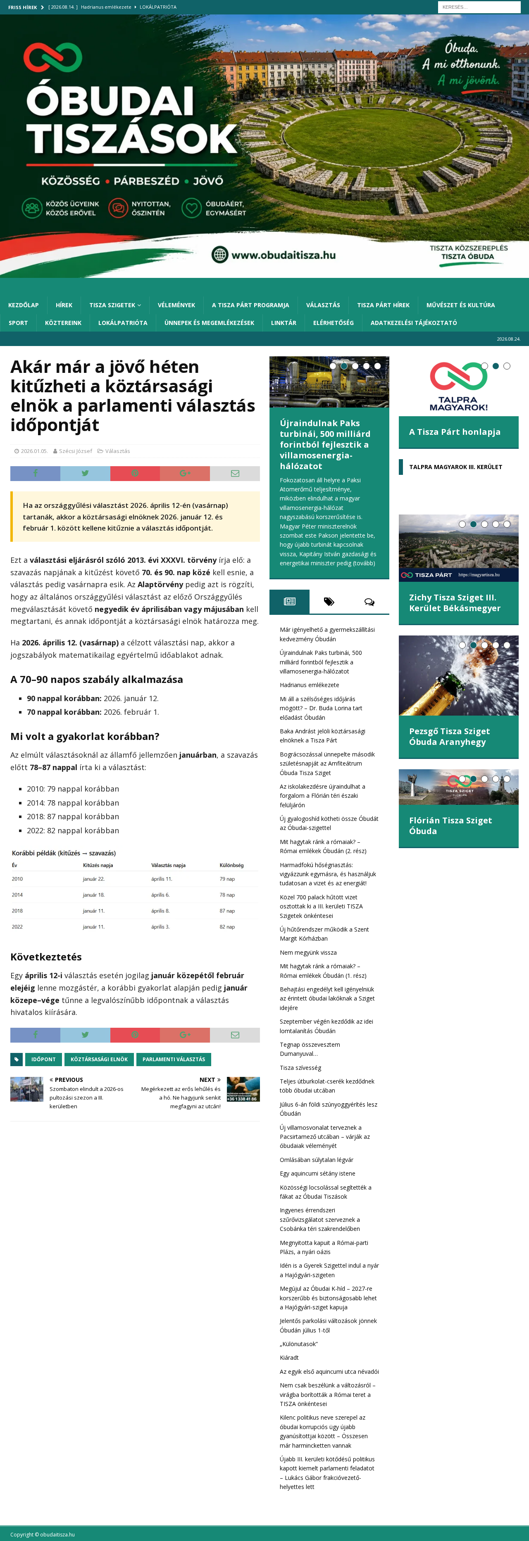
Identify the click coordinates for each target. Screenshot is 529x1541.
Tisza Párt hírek (383, 305)
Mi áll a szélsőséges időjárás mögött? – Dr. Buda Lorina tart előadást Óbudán (321, 708)
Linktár (283, 323)
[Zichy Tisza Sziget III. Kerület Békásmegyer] (459, 548)
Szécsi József (75, 451)
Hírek (64, 305)
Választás (323, 305)
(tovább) (364, 563)
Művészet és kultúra (461, 305)
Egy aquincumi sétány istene (317, 1173)
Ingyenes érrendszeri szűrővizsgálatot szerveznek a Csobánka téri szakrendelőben (320, 1219)
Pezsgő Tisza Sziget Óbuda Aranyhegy (449, 736)
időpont (43, 1059)
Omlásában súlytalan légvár (318, 1160)
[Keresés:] (479, 6)
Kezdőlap (23, 305)
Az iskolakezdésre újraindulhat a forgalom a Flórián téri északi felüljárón (322, 795)
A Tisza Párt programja (250, 305)
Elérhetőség (333, 323)
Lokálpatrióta (123, 323)
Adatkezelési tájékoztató (414, 323)
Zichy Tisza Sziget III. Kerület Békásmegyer (455, 603)
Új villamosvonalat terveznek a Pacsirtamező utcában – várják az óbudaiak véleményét (325, 1137)
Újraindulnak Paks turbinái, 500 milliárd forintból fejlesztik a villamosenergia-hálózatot (325, 444)
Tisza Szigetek (112, 305)
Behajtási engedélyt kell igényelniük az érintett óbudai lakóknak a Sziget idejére (327, 998)
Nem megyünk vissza (308, 952)
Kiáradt (289, 1357)
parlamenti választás (174, 1059)
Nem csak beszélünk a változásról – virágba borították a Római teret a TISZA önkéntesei (328, 1394)
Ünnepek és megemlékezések (209, 323)
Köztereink (63, 323)
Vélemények (176, 305)
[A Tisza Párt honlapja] (459, 386)
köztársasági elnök (99, 1059)
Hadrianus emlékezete (309, 685)
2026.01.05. (34, 451)
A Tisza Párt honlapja (455, 431)
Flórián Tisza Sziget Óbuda (450, 826)
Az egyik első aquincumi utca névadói (329, 1371)
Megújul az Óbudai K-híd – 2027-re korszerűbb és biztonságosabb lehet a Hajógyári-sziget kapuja (328, 1298)
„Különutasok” (299, 1344)
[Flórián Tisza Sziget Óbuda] (459, 787)
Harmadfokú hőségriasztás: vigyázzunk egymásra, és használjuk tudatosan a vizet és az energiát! (328, 874)
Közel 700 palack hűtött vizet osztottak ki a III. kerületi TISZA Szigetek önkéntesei (321, 906)
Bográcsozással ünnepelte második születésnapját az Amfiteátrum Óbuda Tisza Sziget (327, 763)
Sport (18, 323)
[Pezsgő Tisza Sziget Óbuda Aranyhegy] (459, 675)
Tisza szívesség (300, 1068)
